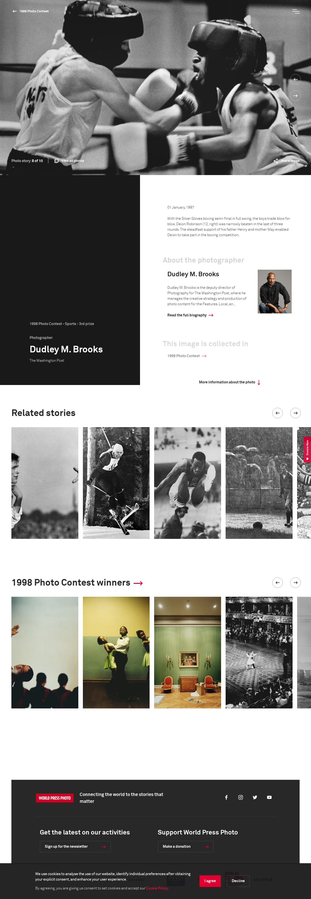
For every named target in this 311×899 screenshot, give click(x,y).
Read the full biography (186, 315)
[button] (277, 413)
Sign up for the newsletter (66, 846)
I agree (210, 881)
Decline (238, 881)
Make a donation (177, 846)
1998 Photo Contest (34, 11)
